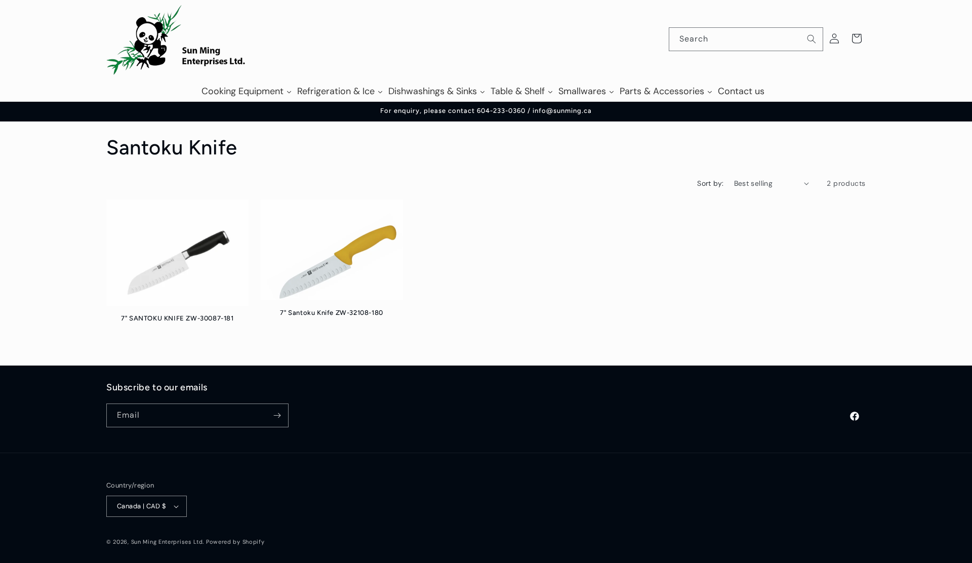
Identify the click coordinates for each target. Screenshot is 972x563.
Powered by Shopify (235, 541)
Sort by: (710, 183)
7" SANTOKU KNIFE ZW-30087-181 (177, 318)
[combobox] (746, 39)
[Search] (811, 39)
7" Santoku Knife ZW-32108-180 (331, 312)
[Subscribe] (277, 415)
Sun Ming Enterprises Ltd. (168, 541)
